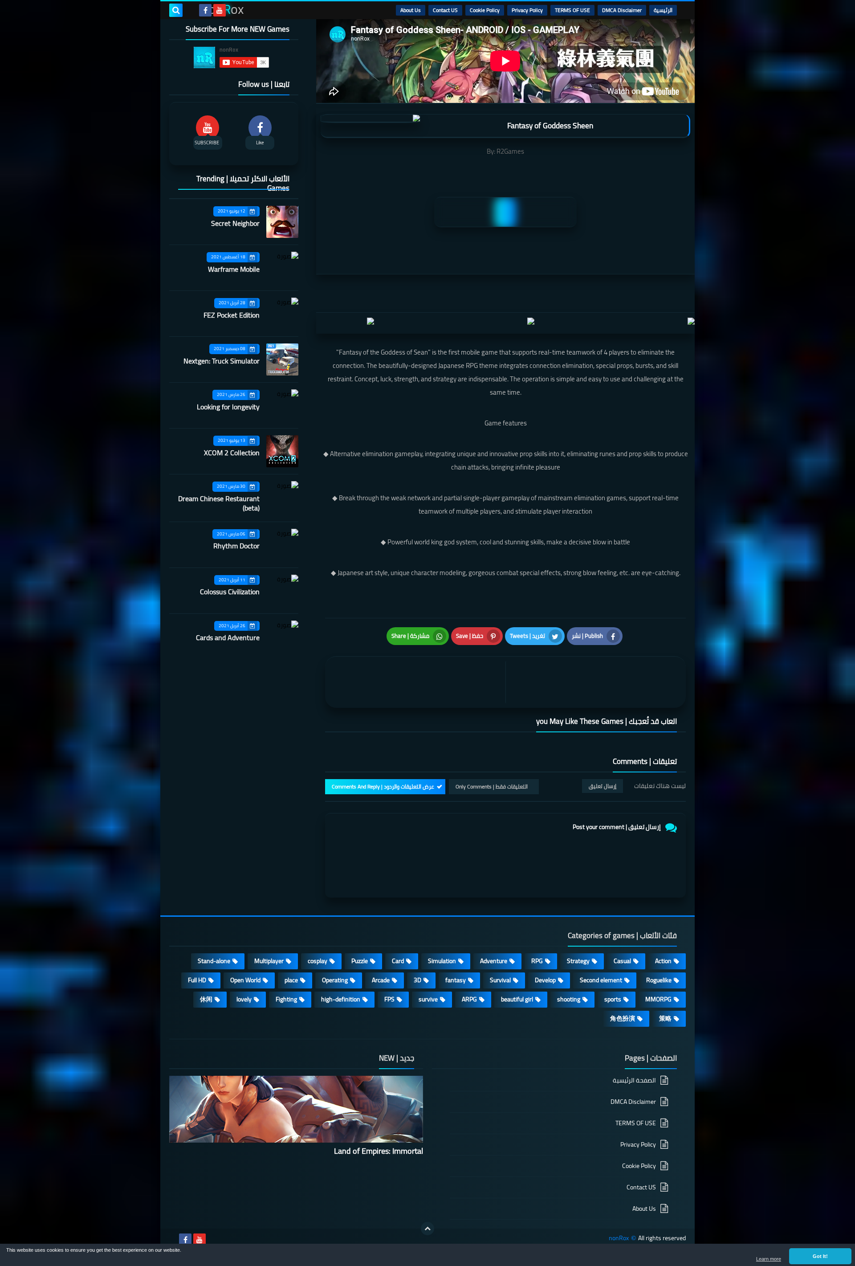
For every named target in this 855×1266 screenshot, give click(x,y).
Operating (335, 980)
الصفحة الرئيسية (634, 1081)
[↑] (427, 1228)
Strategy (578, 961)
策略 (665, 1018)
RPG (537, 961)
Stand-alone (214, 961)
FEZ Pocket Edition (232, 315)
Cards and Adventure (228, 637)
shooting (568, 999)
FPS (389, 999)
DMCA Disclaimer (622, 10)
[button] (820, 1256)
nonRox (619, 1238)
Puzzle (359, 961)
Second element (601, 980)
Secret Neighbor (235, 223)
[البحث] (176, 10)
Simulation (442, 961)
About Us (410, 10)
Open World (245, 980)
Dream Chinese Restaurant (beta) (219, 503)
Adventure (493, 961)
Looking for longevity (228, 406)
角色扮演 (622, 1018)
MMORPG (658, 999)
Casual (622, 961)
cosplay (317, 961)
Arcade (381, 980)
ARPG (469, 999)
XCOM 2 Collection (232, 452)
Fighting (286, 999)
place (291, 980)
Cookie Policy (485, 10)
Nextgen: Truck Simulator (221, 361)
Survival (500, 980)
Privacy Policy (527, 10)
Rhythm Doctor (236, 545)
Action (663, 961)
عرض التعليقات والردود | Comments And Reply (383, 786)
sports (612, 999)
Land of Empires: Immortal (378, 1150)
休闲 (206, 999)
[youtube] (219, 10)
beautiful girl (517, 999)
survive (428, 999)
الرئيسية (663, 10)
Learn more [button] (768, 1259)
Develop (545, 980)
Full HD (197, 980)
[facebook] (205, 10)
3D (417, 980)
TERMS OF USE (572, 10)
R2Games (510, 151)
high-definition (340, 999)
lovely (244, 999)
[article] (417, 682)
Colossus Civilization (230, 591)
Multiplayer (269, 961)
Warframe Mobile (234, 269)
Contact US (445, 10)
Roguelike (659, 980)
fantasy (455, 980)
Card (398, 961)
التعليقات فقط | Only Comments (492, 786)
